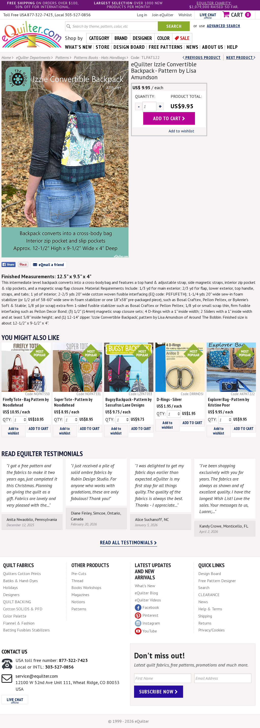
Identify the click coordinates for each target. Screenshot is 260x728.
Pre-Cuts (78, 573)
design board (129, 47)
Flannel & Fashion (19, 623)
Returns (205, 623)
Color (163, 38)
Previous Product (202, 57)
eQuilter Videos (148, 599)
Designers (11, 594)
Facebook (150, 607)
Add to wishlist (181, 130)
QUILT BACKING (17, 601)
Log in (142, 14)
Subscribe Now (157, 691)
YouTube (149, 630)
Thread (77, 580)
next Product (240, 57)
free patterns (166, 47)
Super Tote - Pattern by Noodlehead (73, 402)
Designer (142, 38)
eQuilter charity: (214, 3)
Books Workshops (86, 587)
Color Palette (14, 615)
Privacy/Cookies (211, 629)
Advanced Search (223, 25)
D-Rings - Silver (169, 399)
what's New (78, 47)
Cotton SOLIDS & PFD (22, 608)
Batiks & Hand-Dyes (20, 580)
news (192, 47)
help (232, 47)
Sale (184, 38)
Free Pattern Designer (217, 580)
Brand (121, 38)
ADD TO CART (38, 428)
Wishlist (185, 14)
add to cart (167, 118)
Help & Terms (210, 608)
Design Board (209, 573)
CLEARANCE (209, 594)
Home (6, 57)
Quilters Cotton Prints (22, 573)
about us (212, 47)
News (203, 601)
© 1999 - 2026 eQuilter (128, 721)
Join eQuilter (162, 14)
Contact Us (14, 651)
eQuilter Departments (33, 57)
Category (99, 38)
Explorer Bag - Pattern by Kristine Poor (228, 402)
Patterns (62, 57)
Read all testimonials (127, 542)
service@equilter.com (36, 676)
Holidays (10, 587)
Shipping (205, 615)
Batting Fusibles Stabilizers (26, 629)
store (103, 47)
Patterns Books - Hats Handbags (100, 57)
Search (174, 26)
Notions (78, 601)
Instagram (151, 623)
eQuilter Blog (146, 592)
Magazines (80, 594)
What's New (145, 585)
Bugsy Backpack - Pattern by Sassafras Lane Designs (128, 402)
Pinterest (150, 615)
